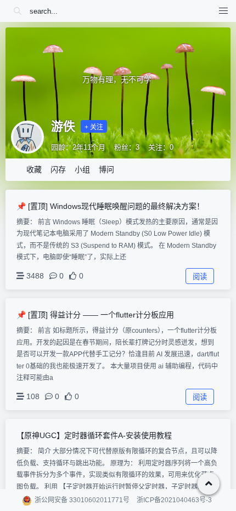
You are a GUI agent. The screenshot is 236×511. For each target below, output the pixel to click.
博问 (106, 169)
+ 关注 (94, 127)
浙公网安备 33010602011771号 (82, 500)
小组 (82, 169)
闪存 (58, 169)
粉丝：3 (126, 147)
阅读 (200, 276)
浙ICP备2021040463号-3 (174, 500)
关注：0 (160, 147)
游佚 (63, 126)
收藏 (34, 169)
